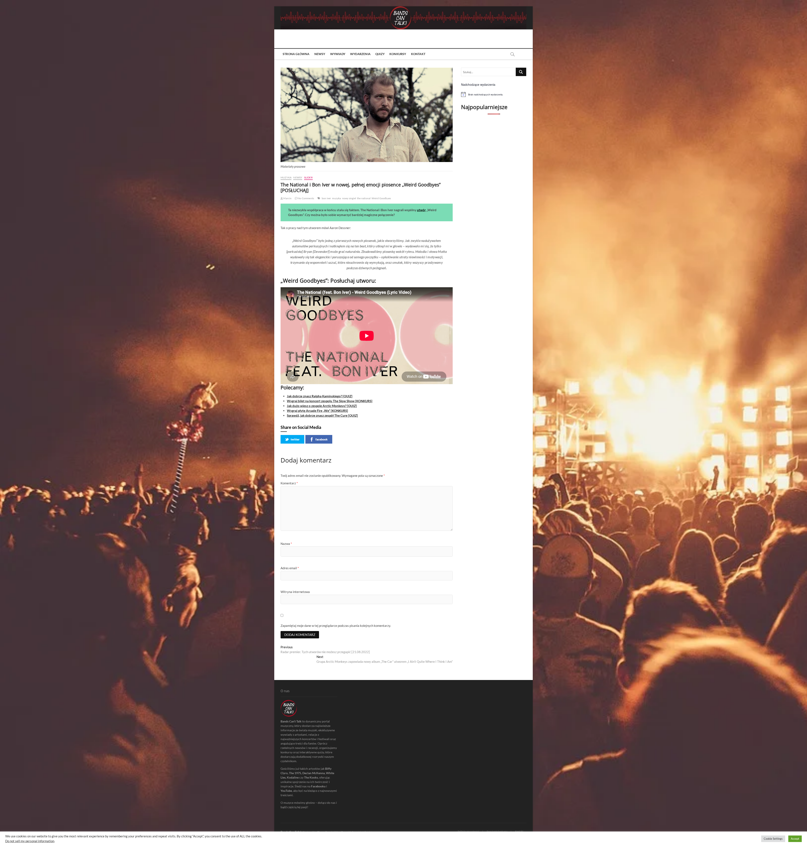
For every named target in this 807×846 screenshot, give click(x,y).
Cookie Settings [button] (773, 838)
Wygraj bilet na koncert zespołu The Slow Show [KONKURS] (329, 401)
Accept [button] (795, 838)
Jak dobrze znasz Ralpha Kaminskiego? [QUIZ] (319, 396)
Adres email (290, 568)
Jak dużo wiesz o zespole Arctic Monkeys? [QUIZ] (322, 406)
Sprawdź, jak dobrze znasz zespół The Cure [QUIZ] (322, 415)
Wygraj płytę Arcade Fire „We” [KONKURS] (317, 410)
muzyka (336, 198)
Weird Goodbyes (381, 198)
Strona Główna (296, 54)
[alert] (493, 94)
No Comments (305, 198)
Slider (308, 177)
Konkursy (397, 54)
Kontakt (418, 54)
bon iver (326, 198)
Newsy (319, 54)
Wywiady (337, 54)
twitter (295, 439)
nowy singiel (349, 198)
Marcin (287, 198)
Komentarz (289, 483)
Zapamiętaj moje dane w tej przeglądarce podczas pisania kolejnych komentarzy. (336, 625)
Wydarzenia (360, 54)
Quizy (380, 54)
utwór (421, 210)
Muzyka (286, 177)
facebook (321, 439)
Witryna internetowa (295, 592)
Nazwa (286, 544)
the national (364, 198)
